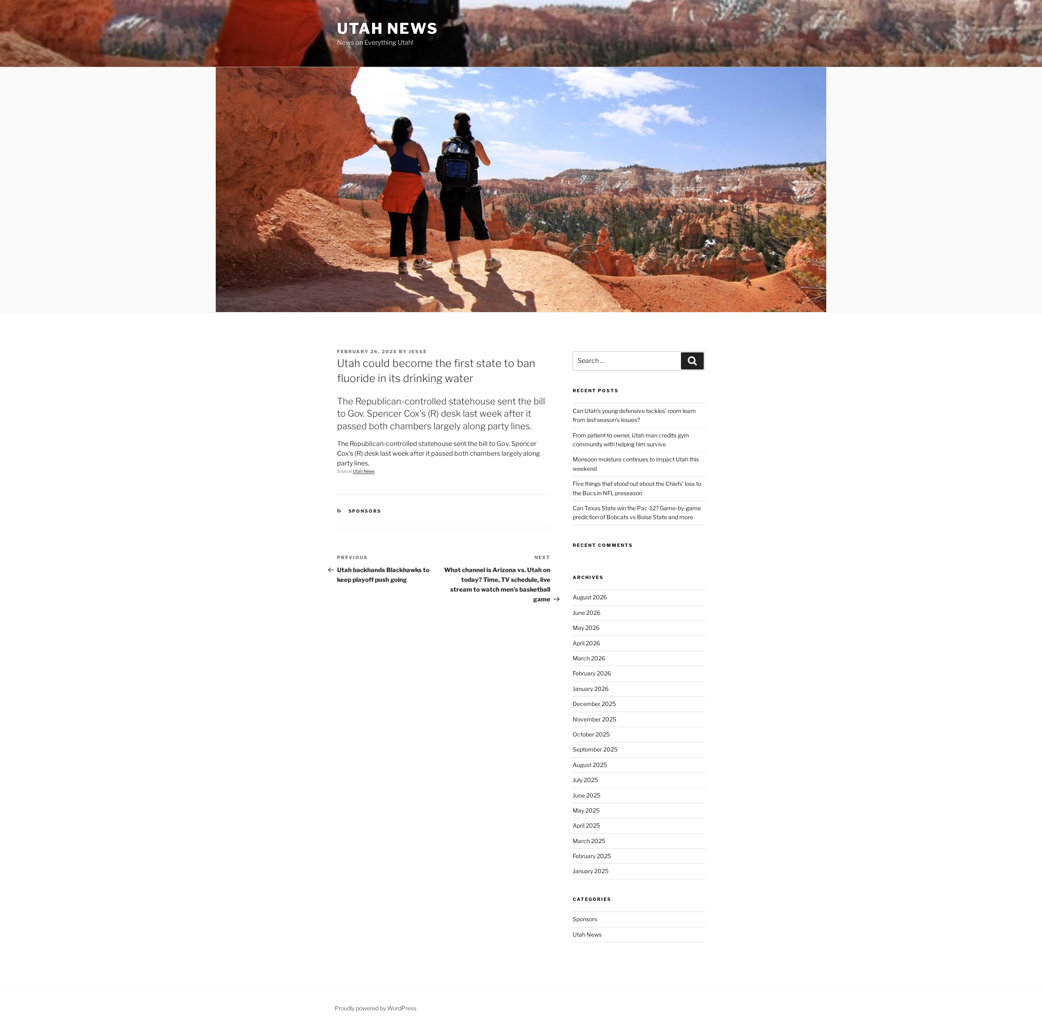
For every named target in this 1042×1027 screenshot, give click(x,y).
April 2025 (586, 825)
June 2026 (586, 612)
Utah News (387, 28)
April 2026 (586, 643)
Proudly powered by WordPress (375, 1008)
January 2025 (591, 870)
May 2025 (586, 810)
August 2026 (590, 597)
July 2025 (585, 779)
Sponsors (365, 511)
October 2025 (591, 734)
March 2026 (589, 658)
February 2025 (592, 855)
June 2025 (586, 795)
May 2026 (586, 627)
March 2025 (589, 840)
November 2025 (594, 719)
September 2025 (595, 749)
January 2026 (591, 688)
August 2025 (590, 764)
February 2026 (592, 673)
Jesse (418, 351)
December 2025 (594, 703)
